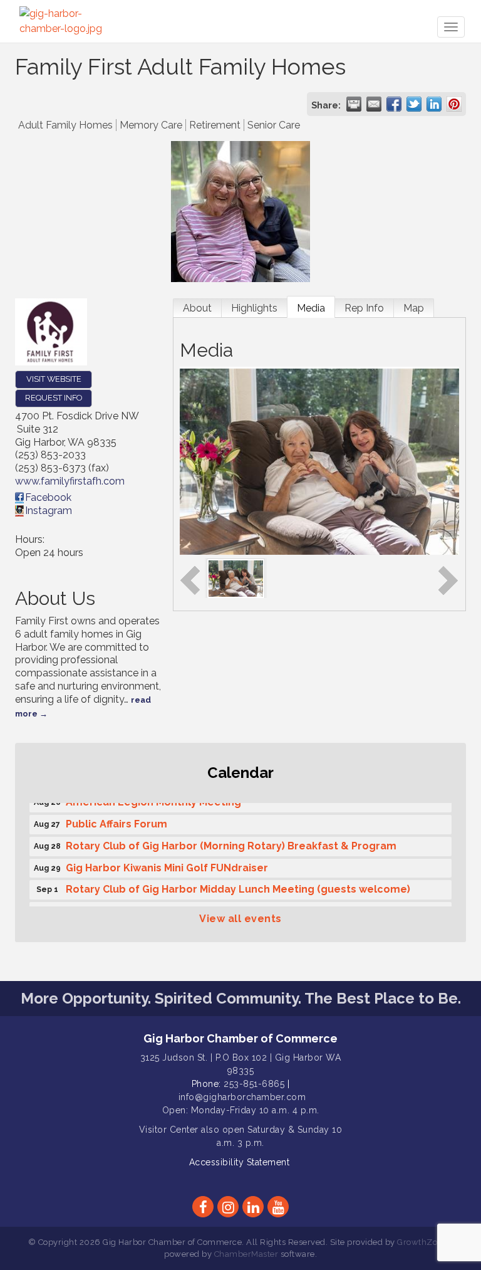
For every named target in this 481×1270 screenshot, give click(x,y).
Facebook (48, 497)
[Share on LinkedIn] (434, 104)
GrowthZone (422, 1242)
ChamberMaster (246, 1254)
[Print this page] (353, 104)
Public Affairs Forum (116, 820)
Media (311, 308)
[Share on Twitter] (414, 104)
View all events (240, 919)
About (197, 308)
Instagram (48, 511)
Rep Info (364, 308)
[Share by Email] (373, 104)
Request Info (53, 397)
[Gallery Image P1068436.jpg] (236, 578)
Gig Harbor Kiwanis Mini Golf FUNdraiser (167, 864)
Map (413, 308)
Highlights (254, 308)
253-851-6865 (254, 1084)
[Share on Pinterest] (454, 104)
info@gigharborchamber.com (242, 1097)
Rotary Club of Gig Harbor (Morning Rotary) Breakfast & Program (231, 842)
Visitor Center (169, 1130)
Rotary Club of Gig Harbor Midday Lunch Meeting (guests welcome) (238, 885)
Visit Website (53, 379)
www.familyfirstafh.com (70, 481)
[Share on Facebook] (393, 104)
